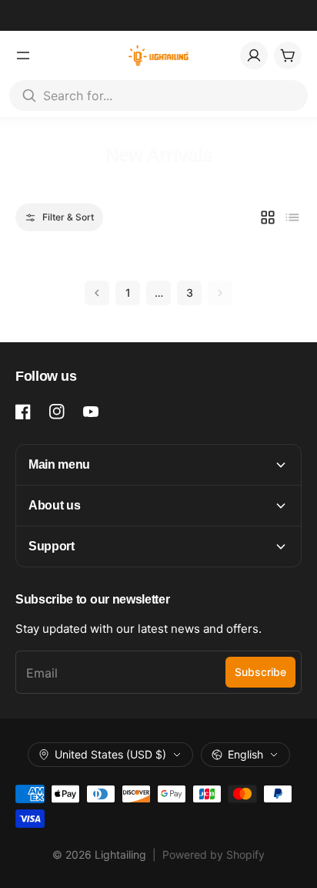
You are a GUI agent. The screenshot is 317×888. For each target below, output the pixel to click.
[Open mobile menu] (23, 55)
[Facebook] (23, 411)
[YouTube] (90, 411)
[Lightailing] (158, 55)
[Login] (254, 55)
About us (54, 505)
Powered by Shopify (213, 854)
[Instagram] (57, 411)
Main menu (59, 464)
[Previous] (97, 293)
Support (51, 546)
